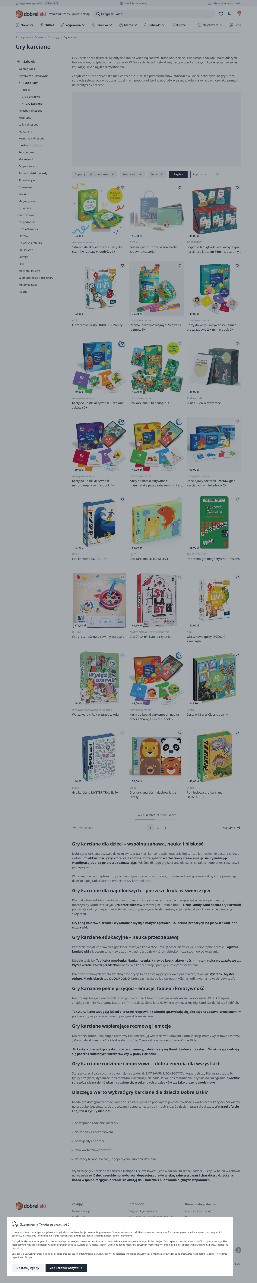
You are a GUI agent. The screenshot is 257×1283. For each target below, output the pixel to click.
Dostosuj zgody (27, 1268)
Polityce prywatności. (139, 1253)
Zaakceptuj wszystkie (66, 1268)
